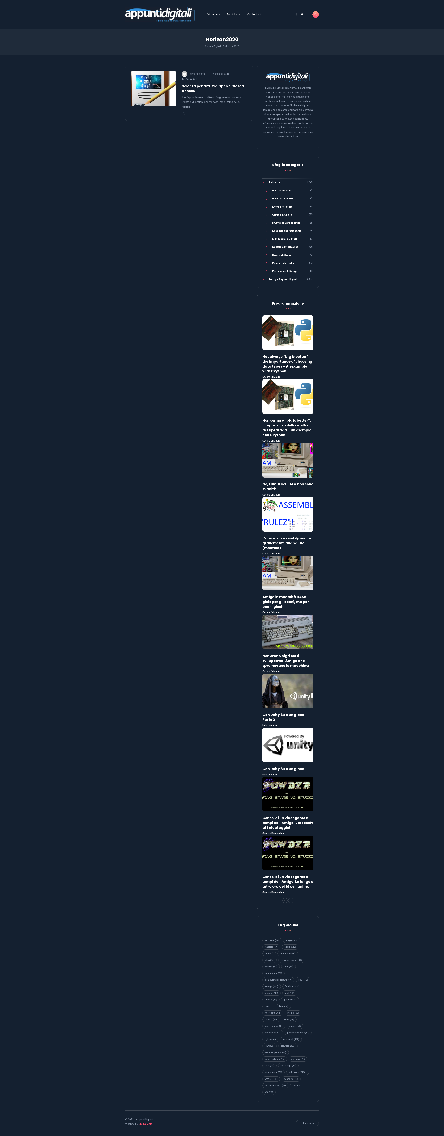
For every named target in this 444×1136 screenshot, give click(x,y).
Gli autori (212, 14)
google (271, 993)
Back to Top (309, 1123)
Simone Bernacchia (273, 833)
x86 (269, 1092)
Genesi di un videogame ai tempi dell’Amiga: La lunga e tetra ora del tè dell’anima (287, 881)
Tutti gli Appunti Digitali (283, 279)
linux (283, 1006)
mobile (293, 1013)
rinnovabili (291, 1039)
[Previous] (285, 900)
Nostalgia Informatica (285, 246)
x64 (297, 1085)
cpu (303, 979)
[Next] (290, 900)
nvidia (289, 1019)
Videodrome (273, 1072)
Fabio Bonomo (270, 725)
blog (269, 960)
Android (271, 947)
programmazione (298, 1032)
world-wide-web (275, 1085)
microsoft (273, 1013)
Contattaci (254, 14)
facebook (292, 986)
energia (271, 986)
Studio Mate (145, 1123)
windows (291, 1079)
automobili (287, 953)
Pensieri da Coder (283, 263)
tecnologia (288, 1065)
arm (269, 953)
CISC (288, 966)
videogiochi (297, 1072)
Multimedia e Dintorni (285, 239)
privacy (295, 1026)
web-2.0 (271, 1079)
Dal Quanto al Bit (282, 190)
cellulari (271, 966)
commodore (273, 973)
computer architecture (278, 979)
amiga (292, 940)
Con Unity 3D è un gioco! (283, 768)
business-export (291, 960)
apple (290, 947)
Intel (290, 993)
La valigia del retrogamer (287, 230)
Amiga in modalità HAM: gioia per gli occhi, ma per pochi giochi (285, 602)
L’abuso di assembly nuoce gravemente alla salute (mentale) (286, 543)
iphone (290, 999)
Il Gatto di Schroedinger (286, 222)
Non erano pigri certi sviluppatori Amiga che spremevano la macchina (285, 660)
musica (271, 1019)
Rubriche (232, 14)
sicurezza (288, 1046)
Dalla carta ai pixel (283, 198)
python (270, 1039)
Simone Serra (197, 73)
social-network (274, 1059)
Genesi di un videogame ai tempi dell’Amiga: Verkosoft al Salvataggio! (287, 822)
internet (271, 999)
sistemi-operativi (275, 1052)
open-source (273, 1026)
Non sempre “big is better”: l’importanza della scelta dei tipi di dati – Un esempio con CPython (286, 427)
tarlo (269, 1065)
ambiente (272, 940)
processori (272, 1032)
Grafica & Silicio (282, 214)
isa (268, 1006)
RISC (269, 1046)
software (298, 1059)
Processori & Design (284, 271)
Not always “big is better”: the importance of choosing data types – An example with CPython (287, 364)
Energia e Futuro (220, 73)
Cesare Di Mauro (271, 376)
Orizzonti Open (281, 255)
